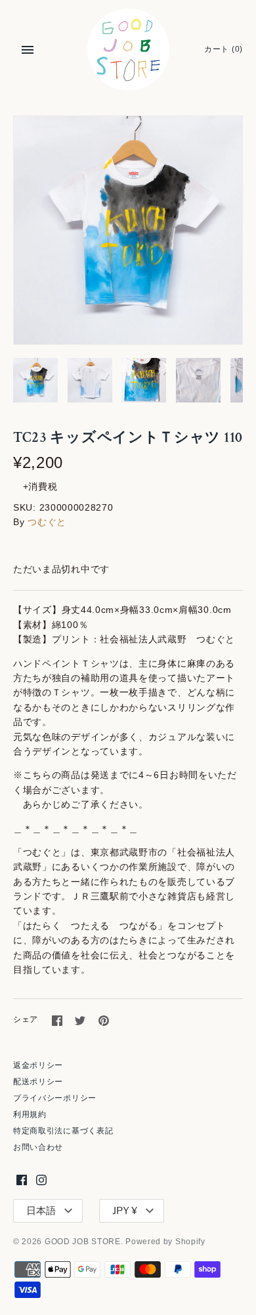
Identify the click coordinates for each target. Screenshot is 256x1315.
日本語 (41, 1211)
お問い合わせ (38, 1147)
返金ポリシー (38, 1065)
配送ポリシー (38, 1081)
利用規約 (30, 1114)
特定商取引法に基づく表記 (63, 1130)
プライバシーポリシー (54, 1098)
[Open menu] (27, 49)
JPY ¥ (124, 1211)
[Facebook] (21, 1179)
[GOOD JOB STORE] (128, 49)
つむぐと (47, 522)
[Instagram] (41, 1179)
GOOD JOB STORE (83, 1241)
